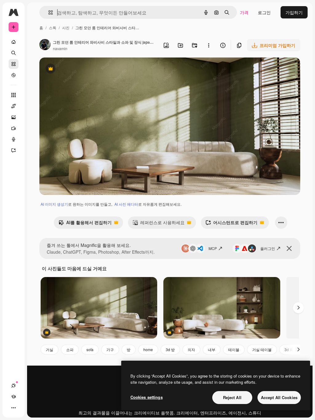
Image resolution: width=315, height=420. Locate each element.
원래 (74, 69)
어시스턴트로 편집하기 (231, 223)
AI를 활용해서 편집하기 (85, 223)
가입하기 (294, 12)
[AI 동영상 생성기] (13, 128)
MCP (213, 248)
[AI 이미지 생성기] (13, 117)
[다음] (298, 308)
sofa (90, 349)
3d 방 (170, 349)
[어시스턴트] (13, 150)
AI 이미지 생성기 (54, 204)
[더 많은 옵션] (208, 45)
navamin (60, 48)
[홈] (13, 42)
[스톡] (13, 64)
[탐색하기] (13, 75)
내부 (211, 349)
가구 (110, 349)
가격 (244, 12)
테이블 (233, 349)
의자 (191, 349)
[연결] (13, 385)
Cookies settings (146, 397)
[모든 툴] (13, 95)
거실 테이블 (262, 349)
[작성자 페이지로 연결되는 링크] (44, 45)
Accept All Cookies (279, 397)
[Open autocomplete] (48, 12)
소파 (70, 349)
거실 (49, 349)
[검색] (13, 53)
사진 (66, 27)
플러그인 (267, 248)
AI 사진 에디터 (126, 204)
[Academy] (13, 397)
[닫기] (289, 248)
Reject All (232, 397)
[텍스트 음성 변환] (13, 139)
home (148, 349)
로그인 (264, 12)
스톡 (52, 27)
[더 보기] (13, 408)
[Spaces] (13, 106)
